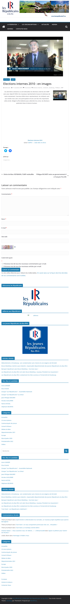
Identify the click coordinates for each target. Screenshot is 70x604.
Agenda (54, 24)
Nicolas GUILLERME (7, 401)
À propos (4, 579)
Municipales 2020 (6, 438)
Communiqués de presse (9, 423)
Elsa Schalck (5, 388)
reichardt (45, 87)
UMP (62, 87)
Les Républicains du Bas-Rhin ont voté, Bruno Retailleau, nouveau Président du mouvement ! (29, 372)
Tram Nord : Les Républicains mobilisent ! (14, 509)
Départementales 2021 (8, 432)
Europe (3, 435)
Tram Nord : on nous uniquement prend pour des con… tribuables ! (36, 524)
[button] (18, 24)
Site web (4, 237)
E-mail (4, 228)
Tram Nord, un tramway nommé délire (27, 527)
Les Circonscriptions (29, 24)
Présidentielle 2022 (7, 441)
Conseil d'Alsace (6, 426)
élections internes (37, 87)
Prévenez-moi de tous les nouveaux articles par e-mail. (22, 266)
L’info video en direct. (40, 142)
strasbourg (51, 87)
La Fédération (12, 24)
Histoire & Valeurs (6, 582)
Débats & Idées (6, 429)
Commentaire (6, 194)
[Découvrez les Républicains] (35, 298)
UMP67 (30, 142)
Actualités (45, 24)
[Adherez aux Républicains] (35, 316)
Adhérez (10, 29)
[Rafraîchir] (15, 246)
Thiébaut (57, 87)
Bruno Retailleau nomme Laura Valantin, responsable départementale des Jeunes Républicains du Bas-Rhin (34, 366)
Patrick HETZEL (5, 404)
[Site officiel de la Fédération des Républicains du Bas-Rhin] (35, 1)
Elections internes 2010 (35, 140)
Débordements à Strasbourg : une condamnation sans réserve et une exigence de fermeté (29, 363)
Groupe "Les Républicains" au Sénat (12, 395)
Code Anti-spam (6, 258)
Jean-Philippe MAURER (8, 398)
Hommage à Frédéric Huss (21, 535)
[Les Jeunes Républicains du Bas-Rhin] (35, 340)
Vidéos (13, 79)
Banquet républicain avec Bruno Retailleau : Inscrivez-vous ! (19, 369)
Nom (3, 219)
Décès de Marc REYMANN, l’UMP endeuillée (19, 174)
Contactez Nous (21, 29)
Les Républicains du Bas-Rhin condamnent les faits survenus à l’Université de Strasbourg (28, 375)
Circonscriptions (6, 420)
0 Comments (27, 87)
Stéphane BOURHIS (7, 407)
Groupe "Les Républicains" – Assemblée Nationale (16, 391)
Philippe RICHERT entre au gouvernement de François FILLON (51, 175)
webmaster (7, 87)
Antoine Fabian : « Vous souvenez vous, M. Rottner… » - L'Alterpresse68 (23, 530)
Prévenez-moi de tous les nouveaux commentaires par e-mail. (25, 264)
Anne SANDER (5, 385)
